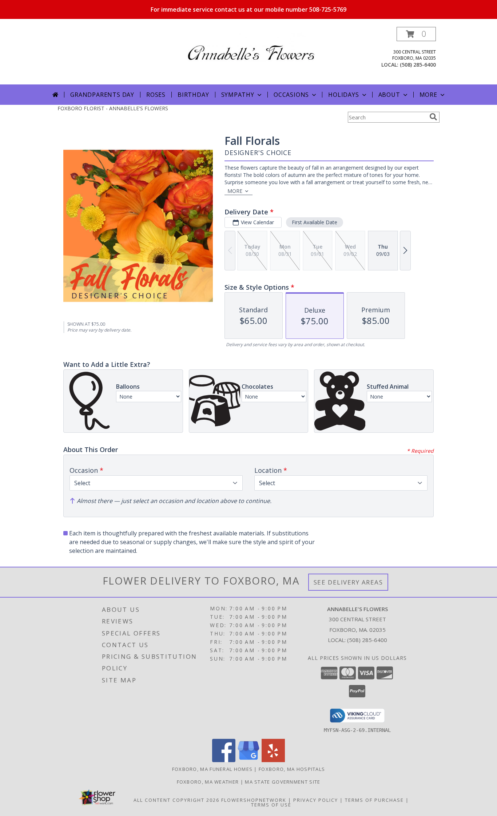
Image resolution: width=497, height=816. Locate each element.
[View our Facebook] (223, 760)
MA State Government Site (282, 782)
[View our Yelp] (273, 760)
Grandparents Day (102, 95)
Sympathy (237, 95)
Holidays (343, 95)
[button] (416, 34)
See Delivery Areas (348, 582)
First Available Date (314, 222)
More (428, 95)
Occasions (291, 95)
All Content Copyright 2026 (176, 800)
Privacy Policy (315, 800)
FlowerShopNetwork (253, 800)
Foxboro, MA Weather (208, 782)
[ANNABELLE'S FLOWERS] (251, 46)
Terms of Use (271, 804)
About (389, 95)
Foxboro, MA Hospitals (292, 769)
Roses (156, 95)
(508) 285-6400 (418, 64)
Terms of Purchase (374, 800)
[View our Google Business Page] (248, 760)
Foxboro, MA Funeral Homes (212, 769)
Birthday (193, 95)
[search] (433, 117)
